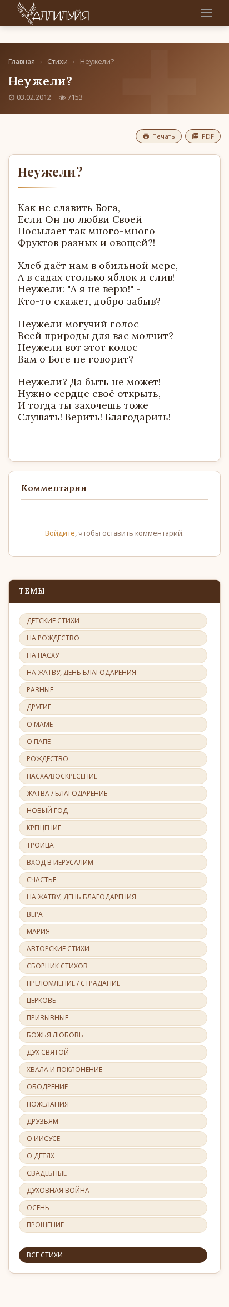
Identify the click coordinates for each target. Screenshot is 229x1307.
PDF (208, 136)
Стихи (57, 61)
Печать (163, 136)
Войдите (60, 533)
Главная (21, 61)
